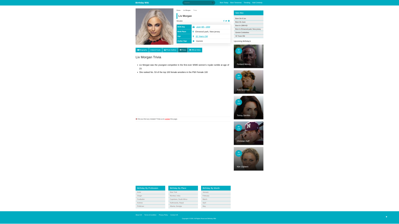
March (205, 199)
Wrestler (180, 21)
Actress (140, 203)
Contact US (174, 215)
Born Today (224, 3)
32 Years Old (202, 36)
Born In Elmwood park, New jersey (248, 29)
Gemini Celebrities (242, 32)
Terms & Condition (150, 215)
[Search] (213, 3)
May (204, 206)
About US (139, 215)
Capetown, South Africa (178, 199)
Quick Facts (155, 50)
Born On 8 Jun (240, 18)
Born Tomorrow (236, 3)
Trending (247, 3)
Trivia (183, 50)
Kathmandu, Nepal (177, 203)
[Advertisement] (183, 97)
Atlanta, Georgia (176, 206)
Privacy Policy (163, 215)
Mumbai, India (175, 196)
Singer (139, 196)
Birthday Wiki (142, 3)
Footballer (141, 199)
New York (173, 192)
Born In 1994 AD (241, 25)
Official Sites (196, 50)
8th (202, 27)
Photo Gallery (171, 50)
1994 (208, 27)
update (167, 119)
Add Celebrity (257, 3)
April (204, 203)
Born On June (240, 22)
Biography (143, 50)
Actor (139, 192)
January (206, 192)
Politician (140, 206)
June (198, 27)
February (206, 196)
